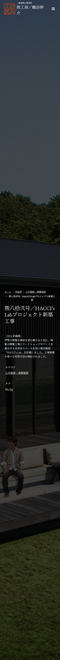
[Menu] (53, 9)
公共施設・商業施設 (36, 291)
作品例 (18, 291)
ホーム (7, 291)
